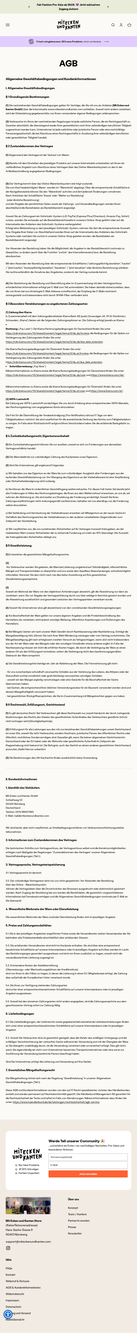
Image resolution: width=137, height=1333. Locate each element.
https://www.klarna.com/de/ (107, 375)
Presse (72, 1227)
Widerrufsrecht (15, 1294)
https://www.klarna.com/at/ (106, 390)
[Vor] (108, 6)
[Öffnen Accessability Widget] (8, 1314)
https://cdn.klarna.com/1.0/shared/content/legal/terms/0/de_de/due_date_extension (54, 341)
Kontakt (10, 1274)
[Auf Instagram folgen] (8, 1248)
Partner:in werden (79, 1220)
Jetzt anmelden (88, 1174)
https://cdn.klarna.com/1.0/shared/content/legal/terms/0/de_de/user (46, 375)
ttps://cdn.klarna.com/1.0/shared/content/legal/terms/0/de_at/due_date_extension (54, 362)
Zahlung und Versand (18, 1313)
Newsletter (75, 1233)
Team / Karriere (77, 1214)
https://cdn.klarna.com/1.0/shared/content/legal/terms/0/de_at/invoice (47, 353)
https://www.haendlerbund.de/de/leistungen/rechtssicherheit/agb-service (56, 1102)
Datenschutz (13, 1306)
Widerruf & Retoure (17, 1281)
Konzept (73, 1208)
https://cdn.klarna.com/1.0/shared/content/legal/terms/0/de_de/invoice (47, 333)
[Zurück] (29, 6)
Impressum (12, 1300)
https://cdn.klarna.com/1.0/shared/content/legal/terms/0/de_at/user (45, 390)
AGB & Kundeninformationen (23, 1287)
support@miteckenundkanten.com (28, 1241)
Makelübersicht (15, 1319)
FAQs (9, 1268)
